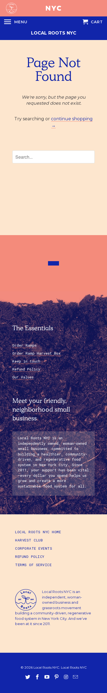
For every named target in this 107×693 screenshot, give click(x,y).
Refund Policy (26, 369)
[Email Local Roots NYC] (76, 677)
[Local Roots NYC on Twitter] (28, 677)
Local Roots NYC (53, 33)
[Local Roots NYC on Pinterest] (57, 677)
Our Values (22, 377)
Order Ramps (24, 345)
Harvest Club (29, 540)
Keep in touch (26, 361)
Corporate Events (33, 548)
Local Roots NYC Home (38, 531)
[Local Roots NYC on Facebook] (38, 677)
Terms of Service (33, 564)
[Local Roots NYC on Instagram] (66, 677)
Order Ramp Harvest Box (36, 353)
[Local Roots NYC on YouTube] (47, 677)
